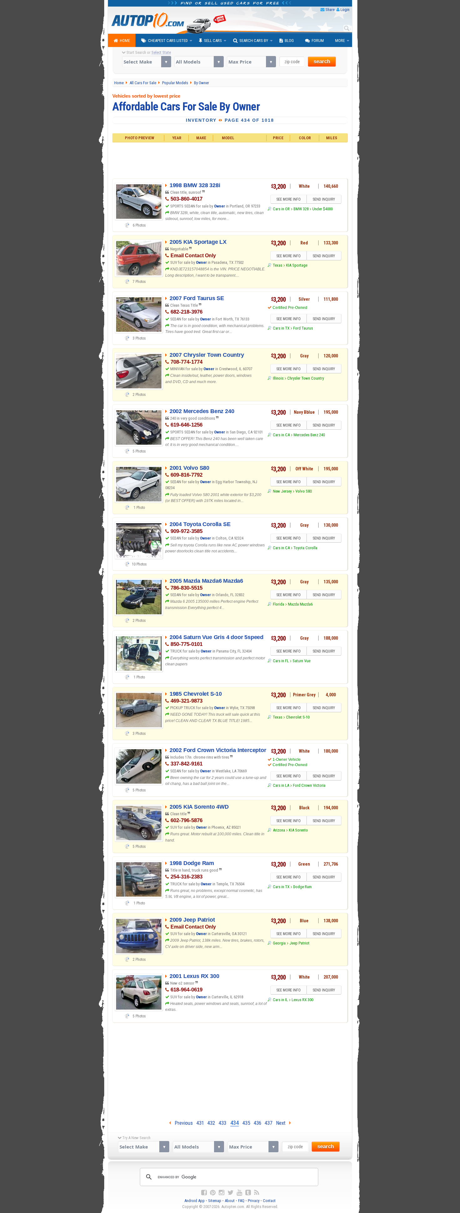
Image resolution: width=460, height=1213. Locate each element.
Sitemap (214, 1200)
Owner (219, 206)
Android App (194, 1200)
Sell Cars (213, 40)
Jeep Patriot (299, 943)
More (340, 40)
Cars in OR (281, 209)
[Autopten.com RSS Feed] (256, 1192)
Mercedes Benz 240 (309, 434)
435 (246, 1123)
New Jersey (282, 491)
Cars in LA (281, 785)
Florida (278, 604)
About (230, 1200)
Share (330, 9)
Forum (318, 40)
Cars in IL (280, 999)
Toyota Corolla (305, 547)
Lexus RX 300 (302, 999)
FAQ (241, 1200)
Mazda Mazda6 (300, 604)
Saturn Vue (301, 660)
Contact (269, 1200)
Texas (277, 265)
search (322, 61)
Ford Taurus (303, 328)
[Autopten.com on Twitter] (230, 1192)
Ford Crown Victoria (309, 785)
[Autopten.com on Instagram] (221, 1192)
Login (345, 9)
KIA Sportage (296, 265)
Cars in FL (281, 660)
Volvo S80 (303, 491)
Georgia (279, 943)
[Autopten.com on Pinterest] (213, 1192)
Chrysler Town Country (305, 378)
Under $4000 (322, 209)
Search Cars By (253, 40)
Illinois (278, 378)
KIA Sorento (298, 830)
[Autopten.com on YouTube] (239, 1192)
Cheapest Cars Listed (168, 40)
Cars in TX (281, 328)
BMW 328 (301, 209)
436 (257, 1123)
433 (222, 1123)
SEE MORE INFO (288, 199)
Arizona (279, 830)
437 (268, 1123)
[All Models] (198, 61)
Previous (182, 1123)
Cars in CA (281, 434)
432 (211, 1123)
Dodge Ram (302, 886)
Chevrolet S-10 (297, 717)
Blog (289, 40)
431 (200, 1123)
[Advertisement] (230, 160)
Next (282, 1123)
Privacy (253, 1200)
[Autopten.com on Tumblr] (248, 1192)
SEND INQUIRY (324, 199)
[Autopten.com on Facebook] (204, 1192)
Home (125, 40)
